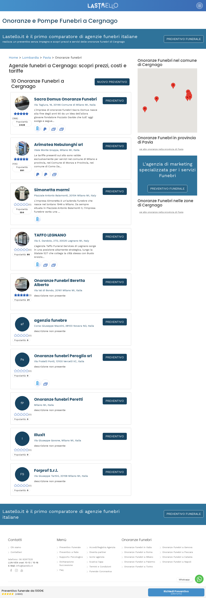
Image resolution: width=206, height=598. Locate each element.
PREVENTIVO (115, 100)
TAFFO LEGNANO (50, 235)
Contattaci (16, 552)
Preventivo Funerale (70, 547)
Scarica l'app (96, 561)
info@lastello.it (24, 565)
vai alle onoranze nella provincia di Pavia (161, 149)
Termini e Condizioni (100, 566)
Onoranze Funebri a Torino (138, 566)
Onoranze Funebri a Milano (138, 557)
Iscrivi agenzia (96, 557)
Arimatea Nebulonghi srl (58, 144)
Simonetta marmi (52, 189)
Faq (61, 570)
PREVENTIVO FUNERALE (184, 39)
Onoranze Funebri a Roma (138, 552)
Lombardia (30, 57)
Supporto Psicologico (71, 557)
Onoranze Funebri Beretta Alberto (59, 282)
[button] (187, 98)
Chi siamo (16, 547)
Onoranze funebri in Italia (138, 547)
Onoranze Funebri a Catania (177, 557)
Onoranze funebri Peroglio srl (63, 355)
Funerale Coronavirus (100, 571)
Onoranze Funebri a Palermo (139, 561)
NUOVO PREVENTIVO (112, 81)
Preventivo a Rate (69, 552)
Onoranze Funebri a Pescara (177, 552)
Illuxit (39, 434)
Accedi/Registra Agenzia (102, 547)
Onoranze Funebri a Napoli (176, 561)
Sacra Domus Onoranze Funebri (65, 99)
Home (13, 57)
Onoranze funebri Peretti (58, 399)
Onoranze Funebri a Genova (177, 547)
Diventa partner (97, 552)
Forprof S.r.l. (46, 470)
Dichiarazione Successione (66, 563)
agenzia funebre (50, 320)
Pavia (47, 57)
